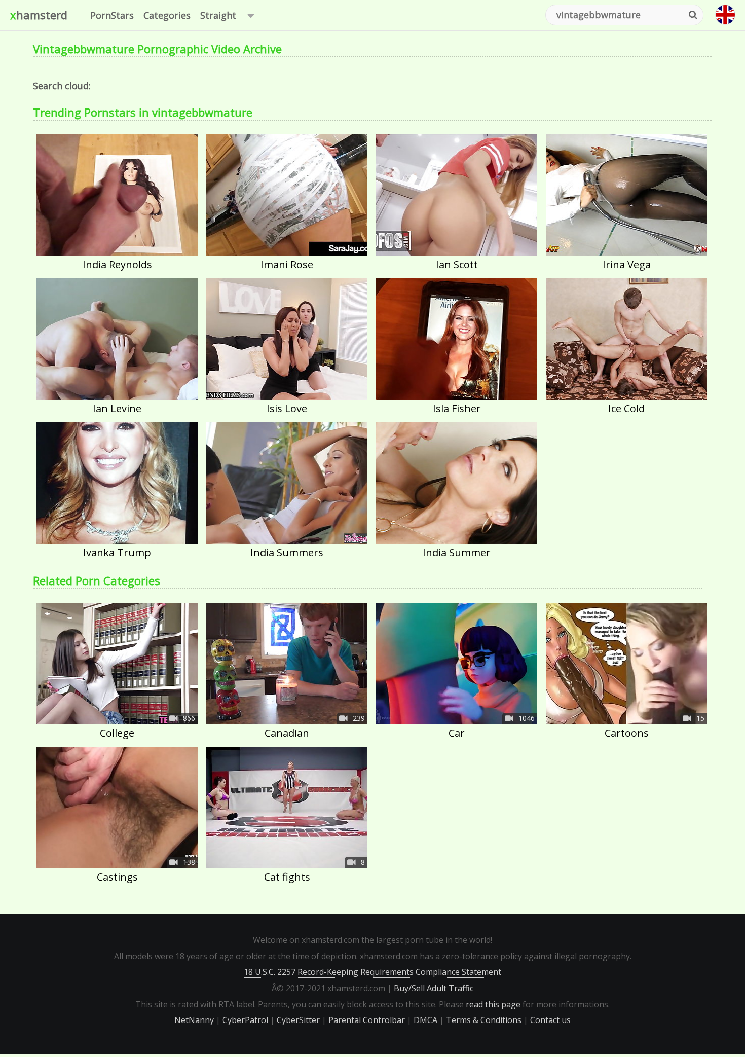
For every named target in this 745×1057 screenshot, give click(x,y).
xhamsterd (38, 14)
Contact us (550, 1020)
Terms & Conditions (484, 1020)
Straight (218, 15)
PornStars (112, 15)
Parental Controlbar (366, 1020)
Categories (167, 15)
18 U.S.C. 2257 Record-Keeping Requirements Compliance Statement (372, 971)
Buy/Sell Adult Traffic (433, 988)
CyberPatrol (245, 1020)
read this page (493, 1004)
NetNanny (194, 1020)
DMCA (425, 1020)
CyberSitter (298, 1020)
